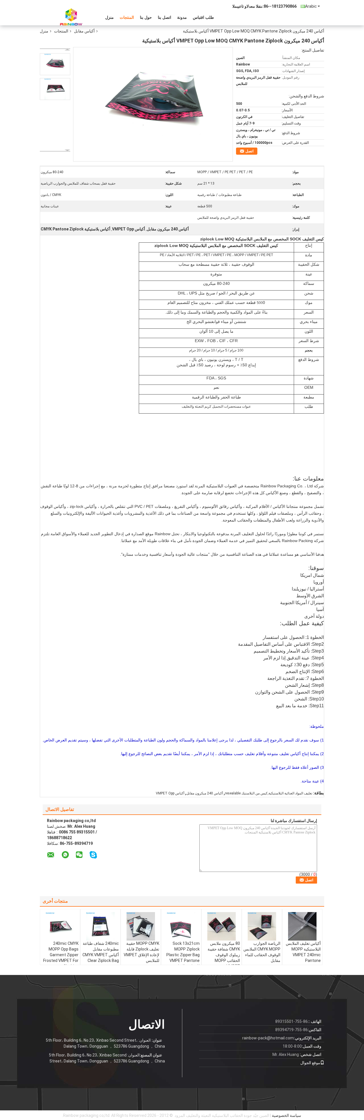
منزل (109, 17)
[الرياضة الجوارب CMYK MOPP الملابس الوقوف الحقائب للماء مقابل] (262, 926)
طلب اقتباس (203, 17)
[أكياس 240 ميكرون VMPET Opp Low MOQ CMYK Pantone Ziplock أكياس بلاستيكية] (55, 64)
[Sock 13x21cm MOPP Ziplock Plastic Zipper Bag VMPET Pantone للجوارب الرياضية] (181, 926)
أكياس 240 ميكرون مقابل (204, 793)
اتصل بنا (164, 17)
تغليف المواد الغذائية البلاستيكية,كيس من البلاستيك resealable (268, 793)
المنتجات (127, 17)
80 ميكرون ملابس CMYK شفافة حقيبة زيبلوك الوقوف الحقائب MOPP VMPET (224, 954)
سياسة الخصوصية (286, 1115)
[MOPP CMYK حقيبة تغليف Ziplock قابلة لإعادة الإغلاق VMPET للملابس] (141, 926)
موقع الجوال (310, 1062)
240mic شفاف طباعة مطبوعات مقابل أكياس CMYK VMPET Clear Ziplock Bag (100, 952)
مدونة (182, 17)
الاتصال (147, 1024)
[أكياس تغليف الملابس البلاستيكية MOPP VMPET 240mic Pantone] (302, 926)
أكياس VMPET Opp (170, 793)
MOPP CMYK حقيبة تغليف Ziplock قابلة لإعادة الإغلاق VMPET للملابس (141, 952)
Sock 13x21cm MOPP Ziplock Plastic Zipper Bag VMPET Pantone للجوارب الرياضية (183, 954)
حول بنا (146, 17)
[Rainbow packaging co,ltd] (71, 16)
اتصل (249, 151)
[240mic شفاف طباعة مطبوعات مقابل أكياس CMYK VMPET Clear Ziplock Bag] (100, 926)
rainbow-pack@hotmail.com (268, 1038)
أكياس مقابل (84, 31)
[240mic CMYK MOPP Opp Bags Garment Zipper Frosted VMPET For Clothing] (60, 926)
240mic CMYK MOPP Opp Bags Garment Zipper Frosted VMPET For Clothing (60, 954)
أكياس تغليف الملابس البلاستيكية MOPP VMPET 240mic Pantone (303, 952)
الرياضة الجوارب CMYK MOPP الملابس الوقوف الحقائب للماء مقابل (261, 952)
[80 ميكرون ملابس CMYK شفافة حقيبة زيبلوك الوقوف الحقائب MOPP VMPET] (221, 926)
